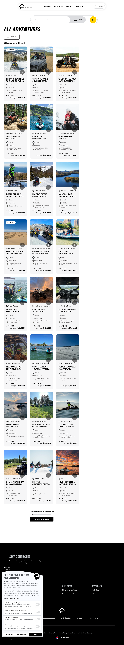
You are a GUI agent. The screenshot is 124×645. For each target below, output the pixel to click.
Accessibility (71, 633)
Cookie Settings (81, 633)
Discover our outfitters (69, 590)
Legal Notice (44, 633)
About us (78, 6)
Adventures (47, 6)
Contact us (95, 590)
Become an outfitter (69, 594)
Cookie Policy (63, 633)
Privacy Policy (53, 633)
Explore (68, 6)
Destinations (58, 6)
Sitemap (89, 633)
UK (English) (64, 638)
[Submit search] (93, 19)
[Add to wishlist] (22, 72)
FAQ (93, 594)
